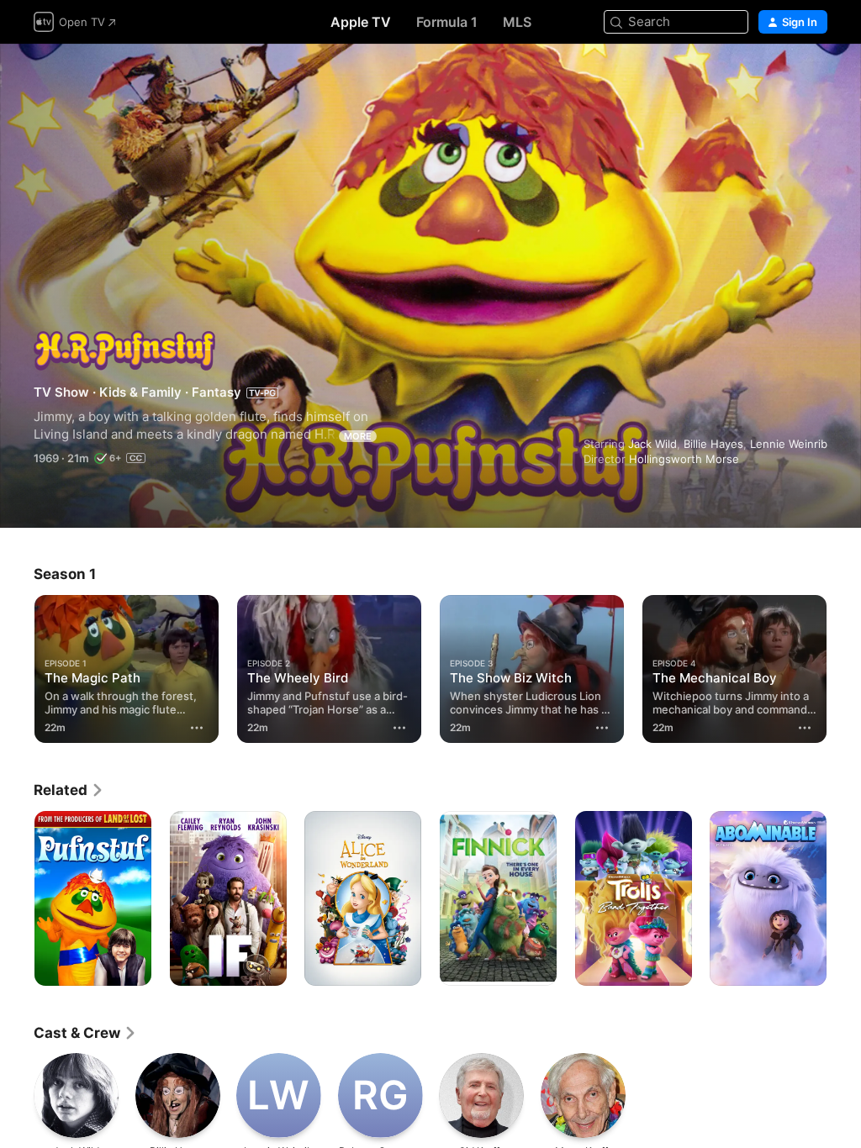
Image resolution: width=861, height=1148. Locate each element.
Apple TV (360, 21)
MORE (358, 436)
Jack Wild (652, 443)
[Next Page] (844, 665)
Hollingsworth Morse (684, 459)
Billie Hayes (713, 443)
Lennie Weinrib (788, 443)
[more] (197, 728)
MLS (517, 21)
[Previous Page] (17, 665)
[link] (69, 790)
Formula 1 (447, 21)
